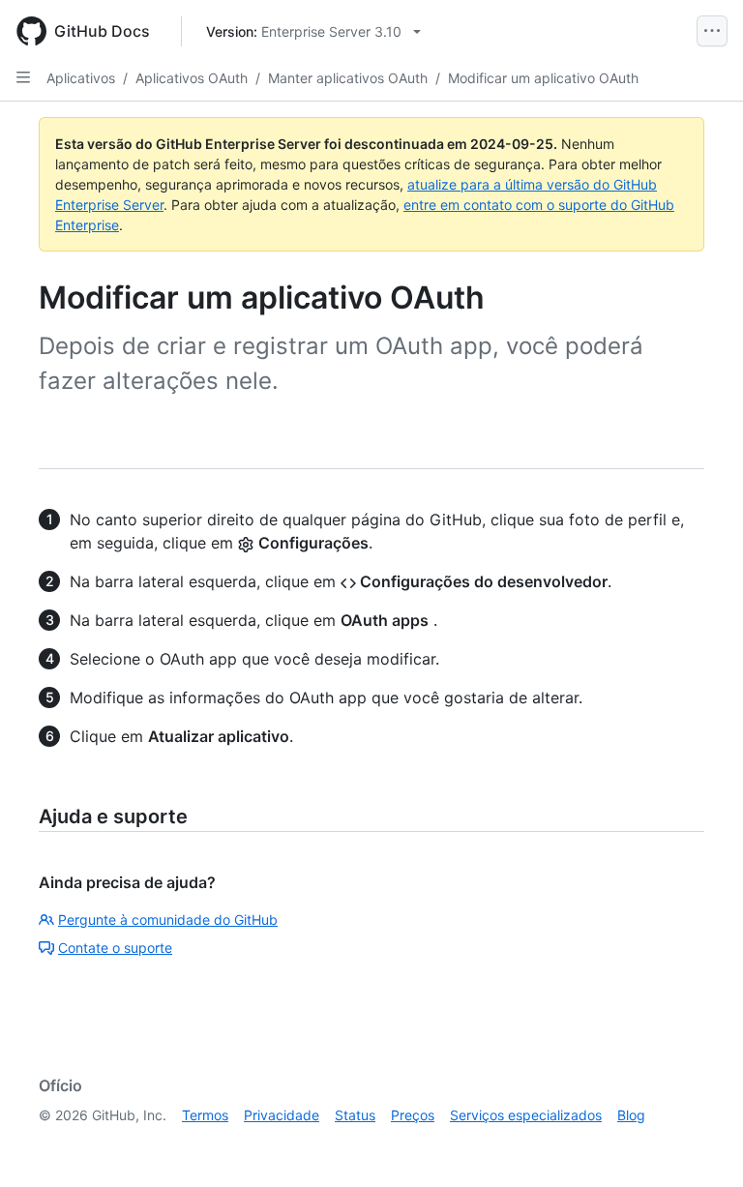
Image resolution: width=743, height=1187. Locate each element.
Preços (412, 1115)
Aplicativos (80, 78)
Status (355, 1115)
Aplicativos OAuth (191, 78)
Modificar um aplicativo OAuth (543, 78)
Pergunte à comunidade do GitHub (168, 919)
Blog (631, 1115)
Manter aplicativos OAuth (348, 78)
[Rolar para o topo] (700, 1144)
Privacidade (281, 1115)
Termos (205, 1115)
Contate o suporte (115, 947)
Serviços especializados (526, 1115)
